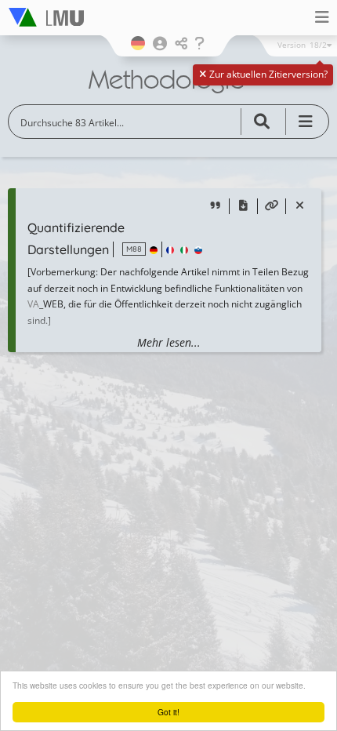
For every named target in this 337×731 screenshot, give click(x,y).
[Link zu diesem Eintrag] (271, 207)
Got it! (168, 712)
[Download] (243, 207)
